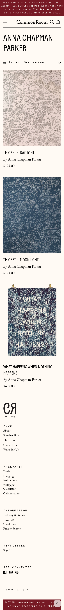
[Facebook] (5, 572)
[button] (52, 22)
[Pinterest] (16, 572)
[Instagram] (11, 572)
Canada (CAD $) (15, 590)
